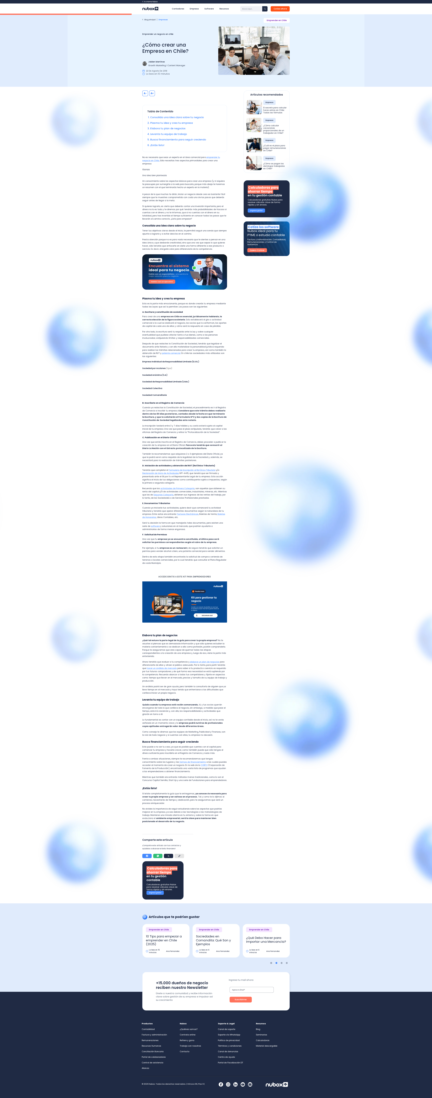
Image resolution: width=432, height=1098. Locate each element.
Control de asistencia (152, 1062)
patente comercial (171, 353)
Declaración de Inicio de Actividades (160, 473)
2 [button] (276, 963)
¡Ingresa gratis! (155, 893)
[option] (166, 943)
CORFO (204, 765)
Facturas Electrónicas (187, 514)
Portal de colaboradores (154, 1057)
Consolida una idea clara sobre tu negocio (177, 117)
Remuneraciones (150, 1040)
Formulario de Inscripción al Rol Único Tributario (192, 470)
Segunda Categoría (163, 494)
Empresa (194, 8)
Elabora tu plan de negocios (168, 128)
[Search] (265, 8)
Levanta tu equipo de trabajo (168, 134)
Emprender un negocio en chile (157, 34)
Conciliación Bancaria (153, 1051)
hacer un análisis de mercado (162, 668)
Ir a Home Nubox (151, 1)
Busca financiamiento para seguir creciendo (178, 139)
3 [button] (282, 963)
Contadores (178, 8)
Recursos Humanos (151, 1046)
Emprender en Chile (277, 20)
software (155, 526)
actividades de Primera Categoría (177, 488)
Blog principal (149, 20)
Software (209, 8)
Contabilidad (148, 1029)
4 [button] (287, 963)
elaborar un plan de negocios (204, 662)
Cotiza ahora (280, 8)
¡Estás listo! (157, 145)
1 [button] (271, 963)
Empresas (163, 20)
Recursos (224, 8)
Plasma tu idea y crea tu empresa (171, 123)
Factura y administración (154, 1034)
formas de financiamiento (192, 762)
